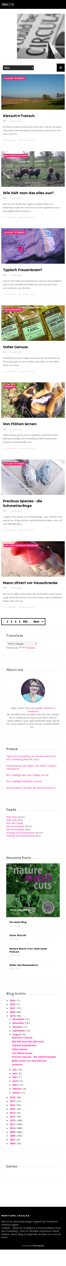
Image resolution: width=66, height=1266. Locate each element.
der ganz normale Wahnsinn (21, 545)
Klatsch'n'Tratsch (19, 116)
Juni (14, 1073)
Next (36, 621)
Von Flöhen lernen (20, 424)
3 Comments (10, 530)
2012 (13, 1120)
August (17, 1034)
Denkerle (9, 387)
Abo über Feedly (14, 823)
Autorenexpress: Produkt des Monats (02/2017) (30, 787)
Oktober (17, 1026)
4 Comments (10, 217)
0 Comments (10, 140)
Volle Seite (11, 816)
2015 (13, 1108)
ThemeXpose (38, 1245)
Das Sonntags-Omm (15, 156)
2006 (13, 1143)
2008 (13, 1135)
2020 (13, 1012)
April (15, 1080)
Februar (17, 1088)
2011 (13, 1124)
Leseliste (17, 1064)
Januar (16, 1092)
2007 (13, 1139)
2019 (13, 1015)
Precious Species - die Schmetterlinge (34, 1056)
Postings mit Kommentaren (20, 832)
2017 (13, 1101)
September (19, 1030)
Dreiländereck (13, 310)
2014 (13, 1112)
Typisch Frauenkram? (22, 270)
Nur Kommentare (15, 826)
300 (25, 621)
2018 (13, 1097)
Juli (14, 1069)
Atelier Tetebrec (14, 78)
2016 (13, 1105)
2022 (13, 1004)
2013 (13, 1116)
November (18, 1023)
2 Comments (10, 371)
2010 (13, 1128)
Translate (30, 647)
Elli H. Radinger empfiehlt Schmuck (24, 781)
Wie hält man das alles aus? (28, 193)
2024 (13, 1000)
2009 (13, 1132)
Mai (14, 1077)
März (15, 1084)
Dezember (18, 1019)
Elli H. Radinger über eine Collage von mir (27, 775)
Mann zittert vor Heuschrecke (30, 583)
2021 (13, 1008)
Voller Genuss (15, 347)
